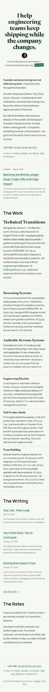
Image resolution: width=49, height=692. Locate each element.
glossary (20, 674)
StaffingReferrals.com (14, 269)
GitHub (36, 153)
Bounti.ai (24, 301)
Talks (42, 153)
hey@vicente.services (25, 147)
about (31, 674)
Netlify (20, 345)
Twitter (16, 153)
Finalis (16, 231)
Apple (6, 97)
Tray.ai (31, 250)
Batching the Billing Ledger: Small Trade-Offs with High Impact (21, 179)
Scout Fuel (33, 479)
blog (9, 156)
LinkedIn (24, 153)
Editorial (37, 681)
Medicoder (8, 312)
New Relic (38, 93)
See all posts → (11, 591)
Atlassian (15, 97)
